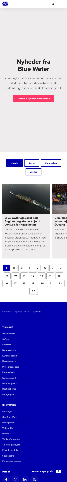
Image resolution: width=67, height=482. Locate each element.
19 (34, 284)
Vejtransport (8, 333)
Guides (33, 171)
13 (42, 276)
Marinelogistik (9, 383)
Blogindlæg (51, 163)
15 (60, 276)
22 (62, 284)
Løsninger (7, 411)
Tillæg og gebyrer (11, 444)
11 (25, 276)
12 (34, 276)
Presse (5, 433)
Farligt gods (8, 394)
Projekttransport (10, 366)
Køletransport (9, 377)
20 (43, 284)
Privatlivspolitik (10, 450)
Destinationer (9, 388)
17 (16, 284)
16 (7, 284)
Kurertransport (9, 355)
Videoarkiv (7, 428)
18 (25, 284)
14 (51, 276)
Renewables (8, 372)
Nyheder (14, 163)
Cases (32, 163)
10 (16, 276)
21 (52, 284)
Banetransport (9, 350)
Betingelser (8, 422)
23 (35, 292)
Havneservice (9, 361)
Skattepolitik (8, 455)
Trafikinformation (11, 439)
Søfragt (6, 339)
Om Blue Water (10, 417)
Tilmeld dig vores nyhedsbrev (33, 98)
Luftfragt (6, 344)
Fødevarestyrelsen (11, 461)
